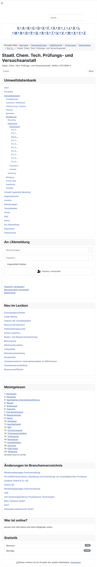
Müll (9, 427)
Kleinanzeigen (10, 204)
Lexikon (8, 200)
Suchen (90, 17)
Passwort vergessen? (14, 286)
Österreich (13, 166)
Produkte (8, 91)
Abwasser (11, 397)
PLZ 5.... (14, 147)
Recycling (12, 120)
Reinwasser (12, 439)
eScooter (11, 445)
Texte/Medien (10, 208)
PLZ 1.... (14, 133)
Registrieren (10, 292)
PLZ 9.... (14, 162)
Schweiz (12, 169)
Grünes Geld (11, 181)
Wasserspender (14, 415)
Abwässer (12, 421)
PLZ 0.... (14, 130)
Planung (9, 110)
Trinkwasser (13, 436)
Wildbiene (12, 451)
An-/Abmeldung (11, 224)
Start (6, 87)
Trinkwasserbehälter (17, 433)
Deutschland (14, 127)
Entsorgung (12, 123)
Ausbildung (10, 184)
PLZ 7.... (14, 154)
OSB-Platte (12, 448)
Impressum (11, 393)
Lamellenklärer (14, 442)
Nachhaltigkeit (14, 424)
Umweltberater (12, 99)
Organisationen (11, 196)
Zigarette (11, 409)
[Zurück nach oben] (94, 564)
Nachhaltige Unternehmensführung (23, 400)
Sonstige (9, 188)
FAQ (6, 216)
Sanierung (12, 173)
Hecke (10, 418)
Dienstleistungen (12, 95)
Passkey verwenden (51, 271)
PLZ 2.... (14, 137)
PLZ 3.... (14, 140)
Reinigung (10, 177)
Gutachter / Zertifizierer (15, 103)
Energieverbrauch (14, 412)
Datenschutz (10, 232)
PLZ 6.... (14, 151)
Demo (7, 220)
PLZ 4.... (14, 144)
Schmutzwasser (14, 430)
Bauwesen (10, 113)
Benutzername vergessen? (16, 289)
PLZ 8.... (14, 158)
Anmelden (48, 280)
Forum (7, 212)
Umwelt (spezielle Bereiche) (17, 192)
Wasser (10, 403)
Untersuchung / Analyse (16, 106)
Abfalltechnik (11, 117)
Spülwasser (12, 406)
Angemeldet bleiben (16, 264)
